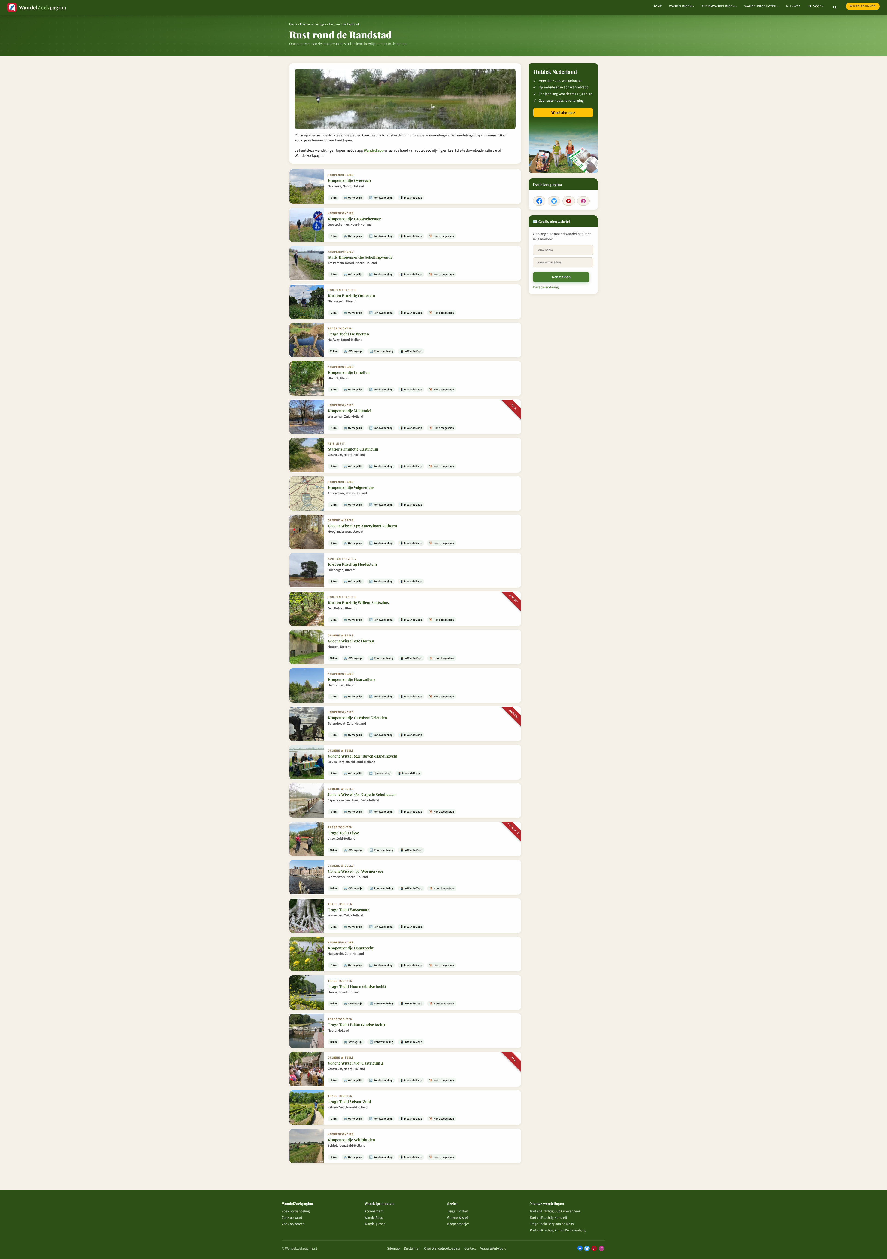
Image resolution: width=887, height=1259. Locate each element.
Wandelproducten (761, 6)
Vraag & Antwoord (493, 1248)
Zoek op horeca (293, 1223)
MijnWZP (793, 6)
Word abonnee (862, 6)
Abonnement (374, 1211)
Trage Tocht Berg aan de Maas (552, 1223)
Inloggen (816, 6)
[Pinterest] (568, 201)
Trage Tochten (457, 1211)
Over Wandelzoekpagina (442, 1248)
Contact (470, 1248)
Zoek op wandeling (296, 1211)
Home (657, 6)
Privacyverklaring (546, 287)
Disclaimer (412, 1248)
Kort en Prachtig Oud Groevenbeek (555, 1211)
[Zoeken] (834, 7)
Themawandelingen (719, 6)
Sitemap (393, 1248)
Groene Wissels (458, 1217)
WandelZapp (374, 150)
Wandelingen (681, 6)
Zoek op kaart (292, 1217)
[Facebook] (539, 201)
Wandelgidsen (375, 1223)
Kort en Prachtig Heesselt (548, 1217)
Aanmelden (561, 277)
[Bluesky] (554, 201)
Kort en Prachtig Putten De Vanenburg (558, 1230)
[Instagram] (583, 201)
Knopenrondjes (458, 1223)
